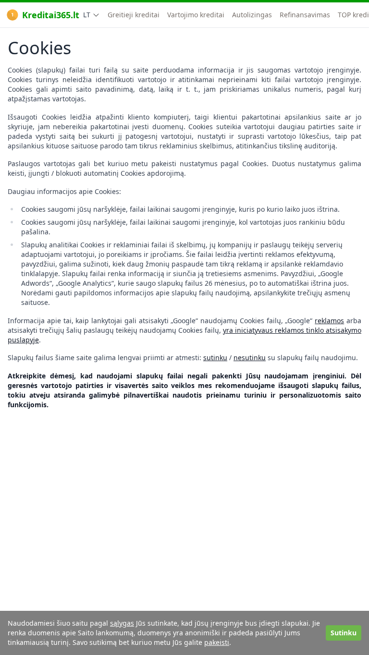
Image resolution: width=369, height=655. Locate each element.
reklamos (329, 320)
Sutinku (344, 632)
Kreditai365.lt (50, 15)
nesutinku (250, 357)
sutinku (215, 357)
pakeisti (216, 642)
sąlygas (122, 623)
